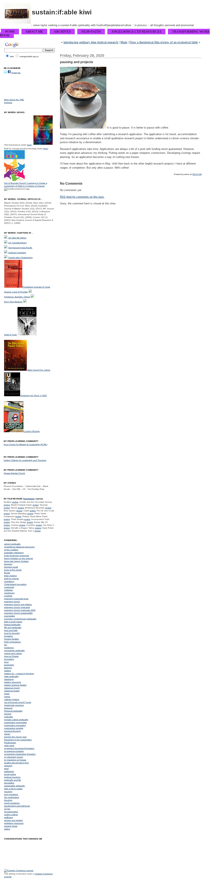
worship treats (10, 826)
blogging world (11, 567)
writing (7, 829)
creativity (8, 596)
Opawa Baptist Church (14, 473)
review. (7, 525)
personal (8, 708)
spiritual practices (12, 777)
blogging (8, 564)
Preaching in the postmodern (18, 740)
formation (8, 636)
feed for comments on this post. (82, 196)
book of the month (13, 570)
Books (7, 573)
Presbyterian (10, 742)
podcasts (8, 717)
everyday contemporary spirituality (20, 619)
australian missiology (14, 552)
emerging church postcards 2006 (19, 610)
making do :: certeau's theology (19, 673)
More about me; (12, 99)
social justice (10, 774)
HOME (10, 31)
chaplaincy (9, 581)
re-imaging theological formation (19, 748)
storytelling (9, 783)
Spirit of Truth (10, 335)
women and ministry (13, 820)
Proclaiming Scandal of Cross (36, 287)
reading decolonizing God (16, 763)
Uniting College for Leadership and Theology (25, 460)
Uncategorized (11, 812)
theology (8, 800)
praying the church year (15, 737)
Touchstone (29, 499)
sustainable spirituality (14, 786)
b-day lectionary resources (16, 555)
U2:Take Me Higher (17, 238)
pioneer (7, 714)
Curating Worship (31, 431)
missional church (12, 688)
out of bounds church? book (17, 702)
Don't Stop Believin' (13, 302)
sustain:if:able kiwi (62, 12)
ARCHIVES (62, 31)
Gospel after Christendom (20, 257)
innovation (9, 659)
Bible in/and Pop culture (38, 370)
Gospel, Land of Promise (16, 292)
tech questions (11, 794)
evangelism (9, 616)
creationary (9, 593)
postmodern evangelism (15, 722)
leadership (9, 665)
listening (8, 668)
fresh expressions (12, 642)
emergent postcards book (16, 599)
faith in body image (13, 622)
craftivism (8, 590)
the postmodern (11, 797)
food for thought (12, 633)
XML (22, 99)
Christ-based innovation (15, 584)
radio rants (9, 745)
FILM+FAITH (91, 31)
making (7, 670)
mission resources (12, 682)
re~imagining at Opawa (15, 760)
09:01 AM (197, 174)
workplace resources (13, 823)
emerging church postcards (17, 607)
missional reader (12, 691)
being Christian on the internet (18, 558)
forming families (11, 639)
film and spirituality (12, 627)
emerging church (12, 601)
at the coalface (11, 550)
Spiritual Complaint (17, 252)
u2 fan (7, 809)
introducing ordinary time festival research (90, 42)
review (15, 502)
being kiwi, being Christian (16, 561)
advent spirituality (12, 544)
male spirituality (11, 676)
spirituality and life (12, 780)
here (29, 145)
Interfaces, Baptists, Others (17, 297)
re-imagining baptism (14, 751)
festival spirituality (12, 624)
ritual (6, 768)
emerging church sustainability (18, 613)
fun (5, 645)
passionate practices (14, 705)
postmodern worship (13, 728)
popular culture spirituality (16, 719)
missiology (9, 679)
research (8, 765)
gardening (9, 647)
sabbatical (9, 771)
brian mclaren (10, 575)
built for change (11, 578)
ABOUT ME (34, 31)
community (9, 587)
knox (6, 662)
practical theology (12, 731)
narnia (7, 696)
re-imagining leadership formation (20, 754)
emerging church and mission (18, 604)
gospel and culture (13, 653)
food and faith (11, 630)
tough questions (12, 803)
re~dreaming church (13, 757)
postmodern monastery (15, 725)
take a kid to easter (13, 789)
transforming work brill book (17, 806)
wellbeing (8, 817)
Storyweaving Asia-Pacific (20, 248)
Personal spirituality (13, 711)
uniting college (11, 814)
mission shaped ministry (15, 685)
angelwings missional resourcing (19, 547)
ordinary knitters (11, 699)
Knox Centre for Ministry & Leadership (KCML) (25, 444)
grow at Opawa (11, 656)
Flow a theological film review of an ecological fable (163, 42)
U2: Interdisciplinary (17, 243)
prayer (7, 734)
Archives (8, 102)
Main (123, 42)
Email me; (16, 73)
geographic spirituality (14, 650)
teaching (8, 791)
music (6, 694)
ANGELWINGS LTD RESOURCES (136, 31)
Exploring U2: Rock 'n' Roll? (34, 395)
